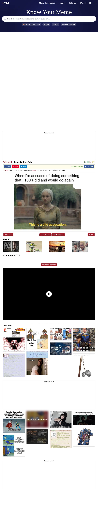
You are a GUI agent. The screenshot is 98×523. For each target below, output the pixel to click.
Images (46, 25)
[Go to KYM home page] (5, 3)
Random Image (58, 235)
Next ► (91, 235)
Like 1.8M (89, 166)
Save (16, 166)
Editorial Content (68, 25)
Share (8, 166)
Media (62, 3)
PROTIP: (6, 170)
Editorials (72, 3)
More (82, 3)
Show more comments (49, 264)
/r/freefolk (7, 162)
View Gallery (45, 235)
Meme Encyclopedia (47, 3)
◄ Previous (8, 235)
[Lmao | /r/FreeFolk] (49, 201)
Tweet (24, 166)
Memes (55, 25)
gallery (34, 170)
